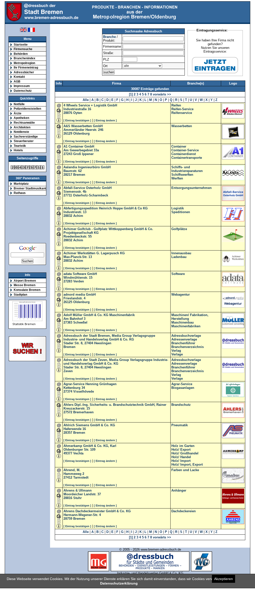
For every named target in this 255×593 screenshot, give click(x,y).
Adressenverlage (184, 339)
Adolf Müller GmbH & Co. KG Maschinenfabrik (99, 315)
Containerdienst (183, 154)
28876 (68, 113)
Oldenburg (81, 133)
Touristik (20, 145)
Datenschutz (23, 90)
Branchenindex (24, 58)
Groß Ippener (83, 154)
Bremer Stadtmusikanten (32, 188)
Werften (177, 178)
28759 (68, 518)
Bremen (79, 174)
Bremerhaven (83, 412)
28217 (68, 174)
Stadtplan (20, 294)
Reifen (176, 105)
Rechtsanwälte (24, 122)
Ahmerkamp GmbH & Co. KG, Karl (90, 446)
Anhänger (178, 490)
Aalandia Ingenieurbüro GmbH (87, 167)
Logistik (177, 208)
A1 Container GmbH (79, 146)
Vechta (78, 453)
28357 (68, 432)
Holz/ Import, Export (187, 464)
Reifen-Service (182, 109)
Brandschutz (181, 405)
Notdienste (21, 131)
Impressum (22, 85)
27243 (68, 154)
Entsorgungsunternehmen (191, 188)
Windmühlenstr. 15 (78, 277)
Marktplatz (21, 183)
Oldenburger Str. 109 (79, 449)
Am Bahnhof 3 (74, 319)
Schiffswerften (182, 174)
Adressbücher (24, 72)
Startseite (21, 44)
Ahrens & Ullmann (78, 490)
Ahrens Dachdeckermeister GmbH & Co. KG (97, 511)
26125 (68, 302)
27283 (68, 281)
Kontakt (19, 76)
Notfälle (19, 104)
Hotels (18, 150)
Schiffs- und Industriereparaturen (187, 169)
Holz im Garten (182, 446)
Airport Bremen (25, 280)
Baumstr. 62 (73, 171)
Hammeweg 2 (74, 474)
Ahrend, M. (72, 470)
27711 (68, 195)
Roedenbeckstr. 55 (78, 236)
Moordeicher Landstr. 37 (82, 494)
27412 (68, 477)
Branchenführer (183, 343)
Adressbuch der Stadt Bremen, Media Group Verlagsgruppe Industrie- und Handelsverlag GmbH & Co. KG (109, 337)
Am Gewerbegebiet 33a (81, 150)
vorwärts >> (161, 94)
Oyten (77, 113)
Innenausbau (181, 253)
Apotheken (21, 117)
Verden (78, 281)
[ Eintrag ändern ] (105, 120)
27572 (68, 412)
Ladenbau (179, 257)
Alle (86, 100)
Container (178, 146)
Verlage (177, 354)
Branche (109, 37)
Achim (78, 216)
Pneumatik (179, 425)
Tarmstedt (80, 477)
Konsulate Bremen (27, 289)
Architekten (22, 127)
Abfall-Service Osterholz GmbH (88, 188)
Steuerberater (24, 141)
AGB (17, 81)
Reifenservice (181, 113)
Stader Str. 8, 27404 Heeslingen (87, 343)
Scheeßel (80, 322)
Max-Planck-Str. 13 (78, 257)
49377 (68, 453)
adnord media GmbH (80, 294)
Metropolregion (24, 63)
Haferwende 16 (75, 429)
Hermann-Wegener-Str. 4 (82, 515)
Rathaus (20, 192)
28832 (68, 216)
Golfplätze (179, 229)
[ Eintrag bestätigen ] (77, 120)
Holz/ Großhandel (184, 453)
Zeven (68, 371)
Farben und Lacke (185, 470)
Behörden (21, 53)
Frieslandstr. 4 (74, 298)
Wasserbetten (181, 126)
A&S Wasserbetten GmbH (83, 126)
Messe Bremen (24, 285)
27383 (68, 322)
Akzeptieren (223, 579)
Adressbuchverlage (186, 336)
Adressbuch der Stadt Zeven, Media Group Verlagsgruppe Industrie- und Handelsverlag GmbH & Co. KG (116, 361)
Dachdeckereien (183, 511)
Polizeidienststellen (27, 108)
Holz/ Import (181, 461)
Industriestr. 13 (75, 212)
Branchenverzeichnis (187, 347)
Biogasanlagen (182, 388)
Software (178, 274)
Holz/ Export (181, 449)
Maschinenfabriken (185, 326)
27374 (68, 391)
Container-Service (185, 150)
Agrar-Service (181, 384)
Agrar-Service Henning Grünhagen (90, 384)
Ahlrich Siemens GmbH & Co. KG (89, 425)
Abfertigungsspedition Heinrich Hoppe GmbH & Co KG (106, 208)
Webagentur (180, 294)
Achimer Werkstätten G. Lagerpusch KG (94, 253)
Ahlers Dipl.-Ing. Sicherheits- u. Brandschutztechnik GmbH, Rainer (115, 405)
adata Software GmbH (80, 274)
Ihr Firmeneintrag (26, 67)
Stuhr (77, 498)
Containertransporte (186, 158)
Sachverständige (26, 136)
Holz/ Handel (181, 457)
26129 (68, 133)
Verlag (176, 350)
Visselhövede (83, 391)
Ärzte (17, 113)
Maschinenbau (182, 322)
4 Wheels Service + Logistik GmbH (90, 105)
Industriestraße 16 (77, 109)
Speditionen (180, 212)
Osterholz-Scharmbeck (90, 195)
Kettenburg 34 (74, 388)
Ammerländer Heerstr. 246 (83, 130)
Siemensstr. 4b (75, 191)
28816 (68, 498)
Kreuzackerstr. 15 (77, 408)
